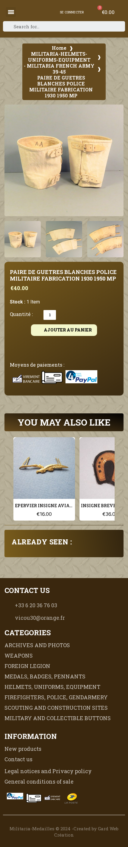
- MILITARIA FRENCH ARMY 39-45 (59, 69)
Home (59, 48)
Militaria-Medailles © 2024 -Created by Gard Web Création (64, 832)
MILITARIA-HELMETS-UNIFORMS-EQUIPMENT (59, 57)
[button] (12, 160)
